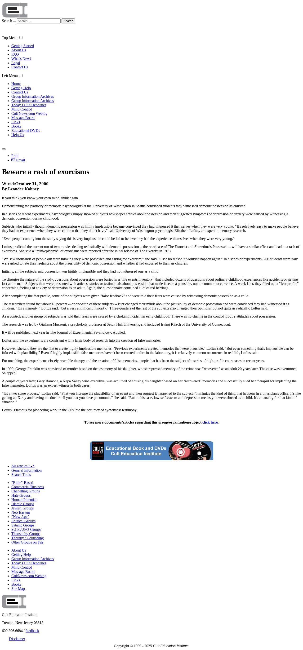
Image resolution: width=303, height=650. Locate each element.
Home (16, 84)
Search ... (9, 21)
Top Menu (10, 38)
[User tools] (4, 149)
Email (20, 160)
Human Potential (23, 500)
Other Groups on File (27, 542)
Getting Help (21, 88)
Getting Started (22, 46)
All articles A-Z (23, 466)
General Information (26, 470)
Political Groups (23, 521)
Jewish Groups (22, 508)
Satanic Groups (22, 525)
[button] (20, 37)
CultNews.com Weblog (28, 576)
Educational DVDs (25, 130)
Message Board (23, 118)
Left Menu (10, 76)
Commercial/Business (27, 487)
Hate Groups (21, 495)
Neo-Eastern (20, 512)
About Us (18, 50)
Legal (15, 63)
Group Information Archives (32, 96)
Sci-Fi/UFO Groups (26, 529)
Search (68, 21)
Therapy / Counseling (27, 538)
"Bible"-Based (22, 483)
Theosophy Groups (25, 534)
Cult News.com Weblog (29, 113)
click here (210, 422)
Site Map (18, 589)
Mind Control (21, 109)
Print (14, 156)
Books (16, 126)
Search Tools (21, 475)
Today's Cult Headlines (28, 105)
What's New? (21, 59)
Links (15, 122)
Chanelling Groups (25, 491)
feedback (32, 631)
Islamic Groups (22, 504)
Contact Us (19, 67)
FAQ (15, 54)
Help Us (17, 135)
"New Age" (20, 517)
